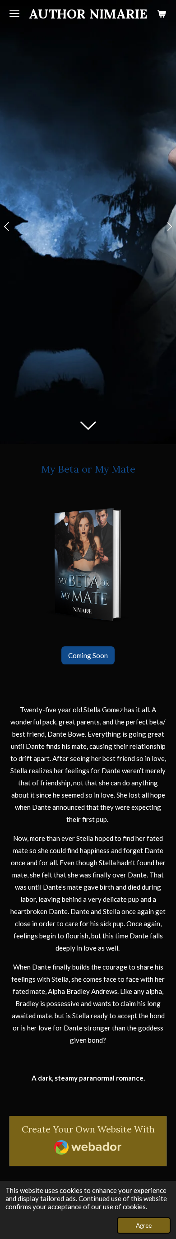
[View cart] (161, 14)
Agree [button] (144, 1225)
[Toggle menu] (14, 14)
